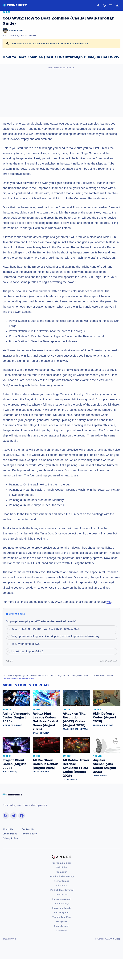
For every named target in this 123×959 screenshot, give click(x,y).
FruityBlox (61, 921)
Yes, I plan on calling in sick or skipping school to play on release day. (55, 636)
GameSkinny (62, 903)
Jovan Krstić (10, 772)
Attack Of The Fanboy (61, 876)
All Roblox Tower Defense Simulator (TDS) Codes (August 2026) (76, 767)
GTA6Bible (61, 930)
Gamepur (61, 872)
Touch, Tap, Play (61, 917)
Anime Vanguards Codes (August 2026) (16, 717)
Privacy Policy (10, 838)
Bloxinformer (61, 926)
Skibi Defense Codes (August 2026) (104, 717)
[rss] (6, 815)
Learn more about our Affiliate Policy (18, 678)
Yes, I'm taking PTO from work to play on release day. (45, 628)
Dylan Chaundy (41, 733)
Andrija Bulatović (103, 725)
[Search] (98, 5)
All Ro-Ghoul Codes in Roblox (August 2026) (45, 764)
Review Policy (29, 833)
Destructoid (61, 894)
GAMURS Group (113, 939)
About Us (8, 829)
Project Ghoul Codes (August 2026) (14, 764)
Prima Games (61, 881)
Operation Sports (61, 908)
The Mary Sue (61, 912)
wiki (109, 601)
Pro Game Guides (61, 863)
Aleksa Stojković (12, 725)
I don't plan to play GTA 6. (27, 651)
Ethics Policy (10, 833)
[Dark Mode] (104, 5)
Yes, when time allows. (25, 643)
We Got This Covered (62, 890)
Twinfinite (61, 867)
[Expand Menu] (111, 5)
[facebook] (21, 815)
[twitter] (13, 815)
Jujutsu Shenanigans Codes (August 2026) (104, 766)
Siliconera (61, 885)
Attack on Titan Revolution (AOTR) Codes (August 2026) (75, 719)
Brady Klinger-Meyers (75, 729)
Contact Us (28, 829)
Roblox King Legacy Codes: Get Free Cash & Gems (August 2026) (45, 721)
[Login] (117, 5)
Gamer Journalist (61, 899)
